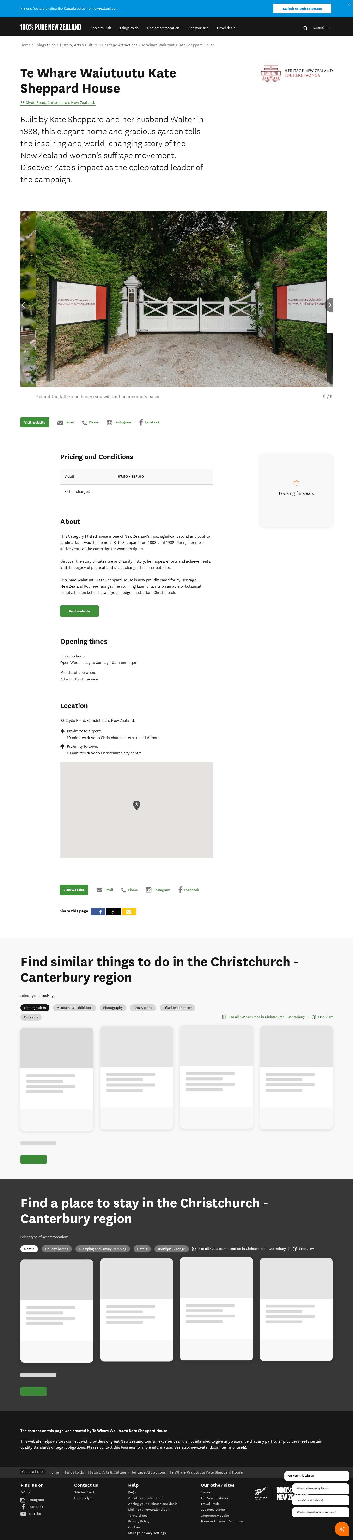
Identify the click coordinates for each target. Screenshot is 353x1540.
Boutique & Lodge (171, 1249)
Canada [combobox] (320, 28)
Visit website (34, 422)
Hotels (142, 1249)
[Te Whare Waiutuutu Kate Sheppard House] (297, 73)
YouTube (34, 1514)
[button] (100, 28)
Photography (113, 1008)
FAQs (132, 1492)
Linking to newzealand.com (149, 1510)
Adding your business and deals (152, 1504)
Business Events (213, 1510)
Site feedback (84, 1492)
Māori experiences (177, 1008)
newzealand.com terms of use (218, 1447)
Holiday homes (56, 1249)
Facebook (35, 1507)
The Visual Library (214, 1498)
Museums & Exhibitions (74, 1008)
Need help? (82, 1498)
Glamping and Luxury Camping (102, 1249)
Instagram (35, 1500)
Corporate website (215, 1516)
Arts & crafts (143, 1008)
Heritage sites (35, 1008)
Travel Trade (210, 1504)
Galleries (31, 1017)
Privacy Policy (138, 1521)
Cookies (134, 1527)
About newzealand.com (146, 1498)
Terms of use (138, 1516)
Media (205, 1492)
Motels (29, 1249)
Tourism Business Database (222, 1521)
